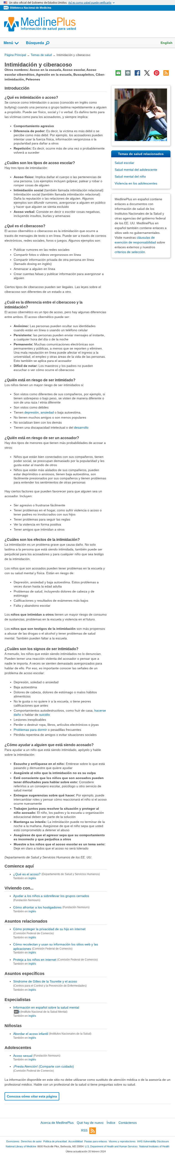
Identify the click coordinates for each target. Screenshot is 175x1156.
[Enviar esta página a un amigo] (118, 73)
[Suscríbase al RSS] (166, 73)
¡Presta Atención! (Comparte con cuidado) (43, 1066)
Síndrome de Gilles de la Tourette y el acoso (45, 981)
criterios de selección (130, 252)
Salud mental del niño (130, 176)
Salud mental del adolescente (136, 169)
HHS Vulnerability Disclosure (153, 1141)
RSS (84, 1130)
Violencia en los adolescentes (136, 183)
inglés (32, 878)
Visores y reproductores (122, 1141)
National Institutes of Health (154, 1146)
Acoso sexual (22, 1055)
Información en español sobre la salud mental (46, 1007)
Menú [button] (8, 43)
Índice (111, 1122)
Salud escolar (124, 163)
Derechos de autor (31, 1141)
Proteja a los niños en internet (34, 959)
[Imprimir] (128, 73)
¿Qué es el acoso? (27, 874)
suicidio (44, 714)
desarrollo (81, 427)
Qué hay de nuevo (90, 1122)
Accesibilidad (75, 1141)
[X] (147, 73)
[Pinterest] (156, 73)
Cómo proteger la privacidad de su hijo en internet (49, 929)
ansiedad (47, 412)
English (166, 43)
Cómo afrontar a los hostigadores (37, 907)
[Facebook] (137, 73)
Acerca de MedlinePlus (57, 1122)
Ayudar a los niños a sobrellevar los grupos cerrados (51, 896)
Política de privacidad (55, 1141)
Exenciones (12, 1141)
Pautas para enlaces (95, 1141)
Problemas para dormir (30, 730)
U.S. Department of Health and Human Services (111, 1146)
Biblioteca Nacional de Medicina (30, 7)
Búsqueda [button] (35, 44)
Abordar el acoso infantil (30, 1034)
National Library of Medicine (21, 1146)
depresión (31, 412)
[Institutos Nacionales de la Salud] (7, 7)
